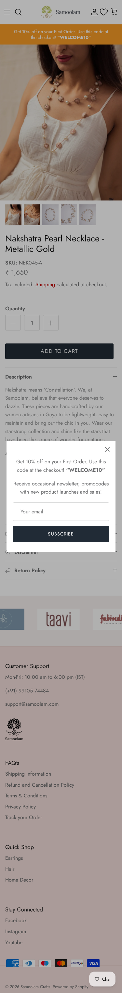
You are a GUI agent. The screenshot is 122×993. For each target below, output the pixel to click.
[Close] (107, 449)
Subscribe (61, 534)
